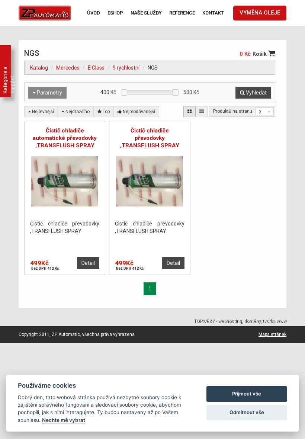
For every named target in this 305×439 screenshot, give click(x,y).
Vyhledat (256, 93)
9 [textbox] (260, 112)
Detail (88, 263)
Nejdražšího (77, 111)
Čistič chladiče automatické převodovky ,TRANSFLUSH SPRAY (65, 138)
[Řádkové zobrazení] (201, 111)
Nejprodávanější (138, 111)
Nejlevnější (42, 111)
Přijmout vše (246, 394)
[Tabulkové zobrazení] (189, 111)
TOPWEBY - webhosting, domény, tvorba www (240, 321)
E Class (96, 68)
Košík (260, 54)
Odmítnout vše (246, 412)
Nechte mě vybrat (63, 420)
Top (106, 111)
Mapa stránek (272, 334)
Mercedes (68, 68)
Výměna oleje (260, 12)
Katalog (39, 68)
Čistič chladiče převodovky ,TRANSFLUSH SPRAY (149, 138)
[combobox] (264, 111)
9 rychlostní (126, 68)
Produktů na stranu (232, 111)
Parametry (49, 93)
